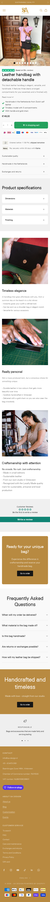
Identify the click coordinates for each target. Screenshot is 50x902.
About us (6, 801)
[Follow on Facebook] (4, 870)
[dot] (14, 63)
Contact (6, 839)
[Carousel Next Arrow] (46, 41)
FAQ (4, 835)
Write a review (25, 519)
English (24, 878)
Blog (4, 807)
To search (7, 830)
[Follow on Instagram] (11, 870)
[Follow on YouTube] (18, 870)
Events (5, 817)
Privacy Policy (8, 857)
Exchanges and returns (12, 848)
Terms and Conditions (12, 853)
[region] (25, 727)
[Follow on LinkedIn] (31, 870)
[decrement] (3, 125)
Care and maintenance (12, 844)
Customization (9, 812)
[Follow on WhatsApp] (38, 870)
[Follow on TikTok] (24, 870)
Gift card (6, 862)
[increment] (11, 125)
